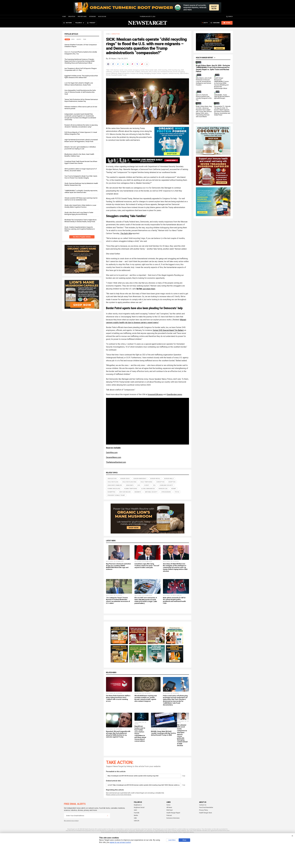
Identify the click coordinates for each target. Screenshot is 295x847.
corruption (116, 71)
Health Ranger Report (204, 58)
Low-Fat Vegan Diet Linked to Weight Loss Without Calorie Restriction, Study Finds (79, 84)
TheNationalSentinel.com (116, 462)
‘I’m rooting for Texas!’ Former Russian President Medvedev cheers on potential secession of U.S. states (118, 600)
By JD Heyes (111, 59)
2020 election (114, 70)
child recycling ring (174, 70)
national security (173, 73)
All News (169, 807)
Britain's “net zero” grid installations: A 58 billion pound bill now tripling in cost (80, 148)
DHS (150, 71)
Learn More (172, 840)
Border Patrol (144, 70)
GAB (135, 818)
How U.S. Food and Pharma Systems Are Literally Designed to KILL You (204, 97)
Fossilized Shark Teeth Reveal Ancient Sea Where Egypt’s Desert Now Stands (81, 162)
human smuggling (179, 71)
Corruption (115, 34)
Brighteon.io (138, 805)
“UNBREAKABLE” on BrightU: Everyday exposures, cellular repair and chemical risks (81, 191)
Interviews (92, 16)
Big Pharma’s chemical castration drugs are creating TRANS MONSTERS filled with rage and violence (118, 566)
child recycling (162, 70)
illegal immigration (124, 73)
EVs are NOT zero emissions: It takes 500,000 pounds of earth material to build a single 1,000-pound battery (145, 600)
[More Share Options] (147, 64)
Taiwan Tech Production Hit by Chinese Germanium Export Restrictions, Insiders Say (81, 100)
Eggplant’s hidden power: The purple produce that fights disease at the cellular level (81, 76)
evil (158, 71)
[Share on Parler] (132, 64)
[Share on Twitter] (118, 64)
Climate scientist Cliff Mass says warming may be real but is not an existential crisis (81, 199)
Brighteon (71, 16)
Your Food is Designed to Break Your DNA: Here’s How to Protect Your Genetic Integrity (81, 177)
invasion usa (134, 73)
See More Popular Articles (82, 237)
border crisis (124, 70)
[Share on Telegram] (123, 64)
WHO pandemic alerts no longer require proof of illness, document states (81, 169)
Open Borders (184, 73)
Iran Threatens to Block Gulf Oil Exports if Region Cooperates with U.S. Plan (81, 69)
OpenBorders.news (174, 394)
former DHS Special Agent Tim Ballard (168, 330)
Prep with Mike (82, 16)
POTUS (108, 75)
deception (123, 71)
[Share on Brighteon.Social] (108, 64)
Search (230, 16)
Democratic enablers (133, 71)
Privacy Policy (203, 810)
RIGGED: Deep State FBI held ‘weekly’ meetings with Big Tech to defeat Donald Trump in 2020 (163, 733)
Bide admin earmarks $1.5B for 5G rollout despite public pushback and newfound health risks (174, 600)
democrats (144, 71)
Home (64, 16)
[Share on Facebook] (113, 64)
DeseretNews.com (113, 457)
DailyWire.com (112, 452)
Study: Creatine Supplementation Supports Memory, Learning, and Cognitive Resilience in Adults (80, 229)
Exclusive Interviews (173, 818)
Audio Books (102, 16)
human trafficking (111, 73)
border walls (153, 70)
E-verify (154, 71)
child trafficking (146, 482)
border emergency (134, 70)
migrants (165, 73)
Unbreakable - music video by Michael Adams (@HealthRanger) (222, 96)
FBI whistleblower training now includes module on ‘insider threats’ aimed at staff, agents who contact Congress (145, 698)
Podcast (169, 815)
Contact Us (202, 805)
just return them (149, 289)
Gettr (135, 810)
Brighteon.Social (139, 807)
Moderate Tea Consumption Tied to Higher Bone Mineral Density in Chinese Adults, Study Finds (80, 220)
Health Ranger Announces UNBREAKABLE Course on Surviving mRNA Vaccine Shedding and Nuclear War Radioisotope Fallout (221, 83)
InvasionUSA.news (155, 394)
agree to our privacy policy (120, 842)
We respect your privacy (71, 820)
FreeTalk (136, 813)
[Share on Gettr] (142, 64)
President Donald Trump (118, 75)
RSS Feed (170, 810)
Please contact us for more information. (118, 794)
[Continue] (107, 815)
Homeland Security (166, 71)
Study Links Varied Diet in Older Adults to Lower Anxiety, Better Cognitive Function (80, 206)
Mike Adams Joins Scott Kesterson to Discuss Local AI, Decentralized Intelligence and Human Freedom (203, 81)
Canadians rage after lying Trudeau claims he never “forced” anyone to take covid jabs (146, 565)
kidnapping (147, 73)
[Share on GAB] (127, 64)
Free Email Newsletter (206, 807)
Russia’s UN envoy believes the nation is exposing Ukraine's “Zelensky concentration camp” (81, 126)
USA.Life (136, 821)
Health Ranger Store (205, 813)
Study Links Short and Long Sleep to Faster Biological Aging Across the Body (79, 213)
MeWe (136, 815)
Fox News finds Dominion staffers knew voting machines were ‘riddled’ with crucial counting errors (118, 698)
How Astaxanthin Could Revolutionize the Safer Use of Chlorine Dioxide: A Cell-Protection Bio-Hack (80, 92)
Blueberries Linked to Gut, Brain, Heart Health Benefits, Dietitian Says (79, 155)
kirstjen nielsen (156, 73)
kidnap (141, 73)
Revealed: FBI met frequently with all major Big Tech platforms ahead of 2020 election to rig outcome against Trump (118, 734)
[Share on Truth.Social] (137, 64)
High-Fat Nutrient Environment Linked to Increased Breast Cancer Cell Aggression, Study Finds (81, 140)
